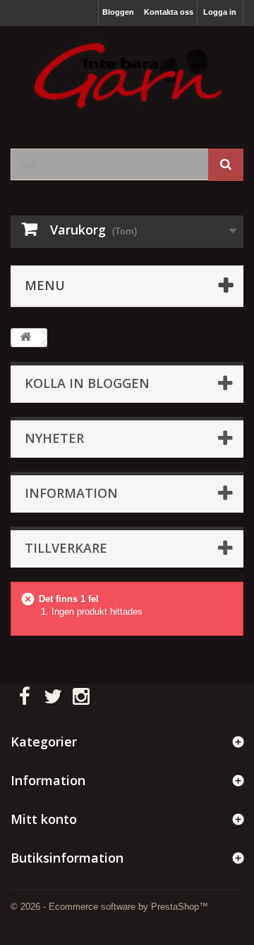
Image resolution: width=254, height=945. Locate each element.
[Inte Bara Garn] (127, 75)
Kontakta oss (168, 12)
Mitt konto (44, 819)
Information (71, 492)
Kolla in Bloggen (87, 383)
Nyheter (54, 438)
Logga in (219, 12)
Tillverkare (66, 547)
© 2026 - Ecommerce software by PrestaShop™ (109, 906)
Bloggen (118, 12)
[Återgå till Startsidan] (25, 337)
